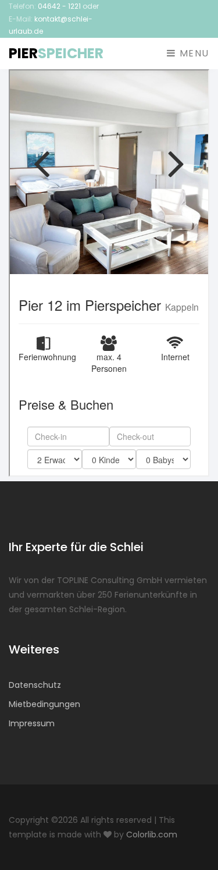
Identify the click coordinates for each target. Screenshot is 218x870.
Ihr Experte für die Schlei (76, 547)
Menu (192, 53)
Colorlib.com (151, 834)
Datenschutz (35, 685)
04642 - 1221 (59, 6)
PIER (56, 53)
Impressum (32, 723)
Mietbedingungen (44, 704)
